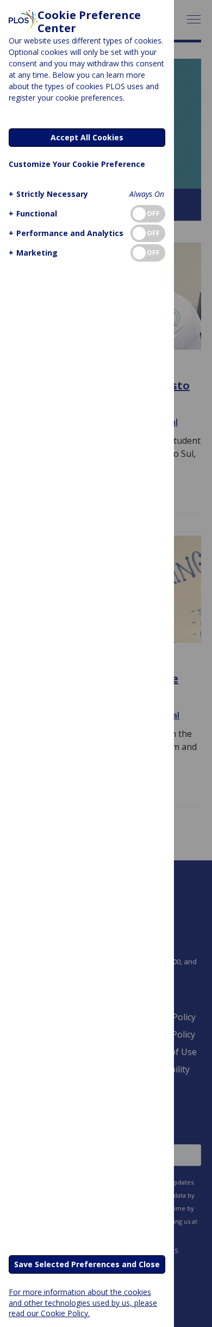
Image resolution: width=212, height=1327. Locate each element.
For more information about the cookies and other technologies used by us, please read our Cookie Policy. (83, 1302)
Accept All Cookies (87, 137)
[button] (48, 194)
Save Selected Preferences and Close (87, 1264)
